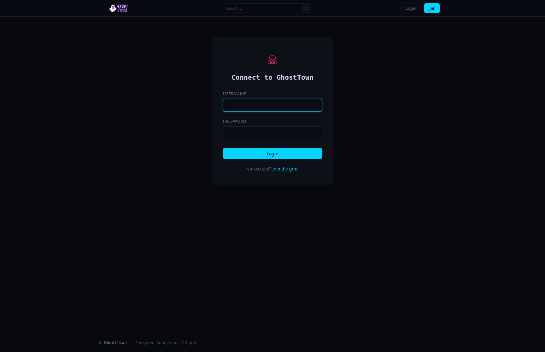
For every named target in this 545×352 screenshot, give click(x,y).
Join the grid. (285, 169)
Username (234, 93)
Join (432, 8)
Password (234, 121)
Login (411, 8)
